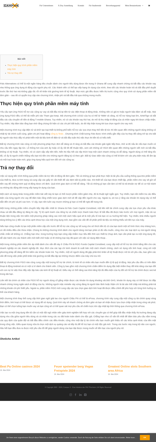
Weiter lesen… (131, 437)
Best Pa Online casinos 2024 (20, 366)
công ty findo (57, 134)
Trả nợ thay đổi (14, 73)
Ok (144, 437)
